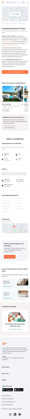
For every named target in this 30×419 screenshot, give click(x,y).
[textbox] (15, 2)
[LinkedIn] (15, 414)
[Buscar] (24, 2)
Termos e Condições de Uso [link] (8, 401)
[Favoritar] (22, 104)
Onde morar (8, 23)
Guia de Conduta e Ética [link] (7, 404)
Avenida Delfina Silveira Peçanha (9, 45)
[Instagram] (10, 414)
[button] (15, 228)
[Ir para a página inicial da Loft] (3, 2)
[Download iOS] (18, 390)
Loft (3, 23)
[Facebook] (19, 414)
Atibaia (20, 39)
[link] (9, 127)
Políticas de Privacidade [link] (7, 398)
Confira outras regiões (15, 329)
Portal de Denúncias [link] (6, 395)
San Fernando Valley (8, 41)
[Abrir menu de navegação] (27, 2)
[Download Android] (7, 390)
